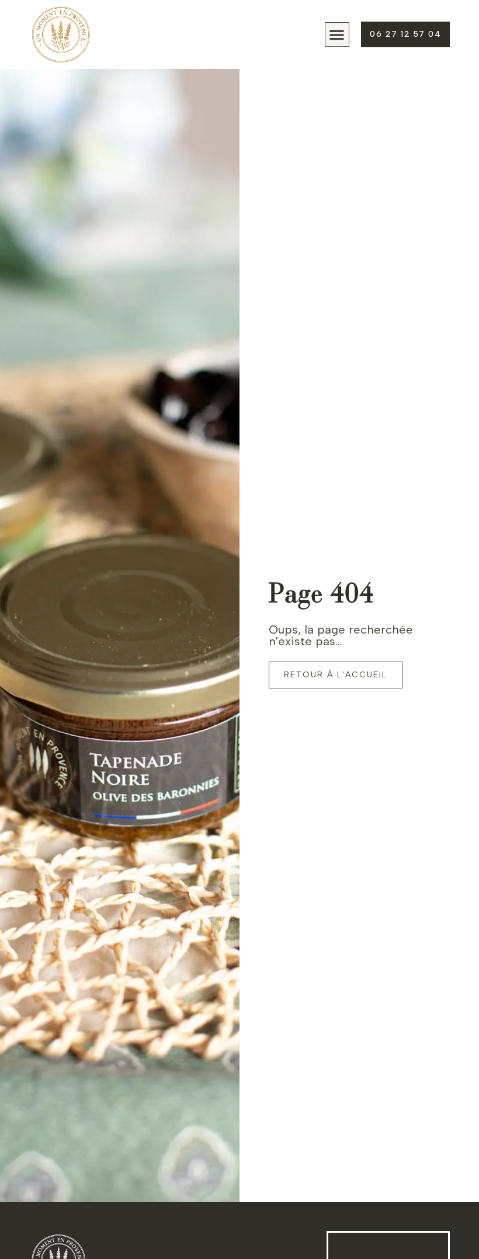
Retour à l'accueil (335, 675)
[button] (337, 34)
